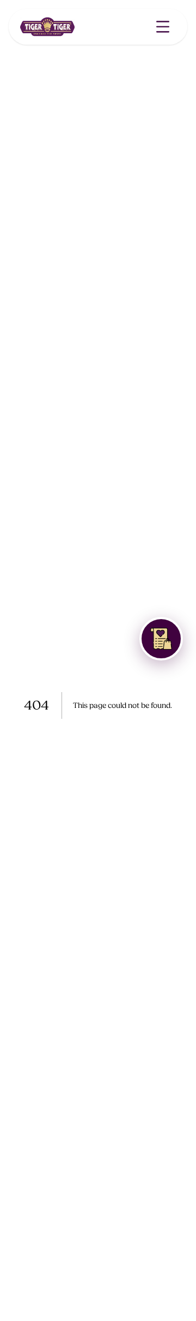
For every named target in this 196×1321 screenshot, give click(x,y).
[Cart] (161, 638)
